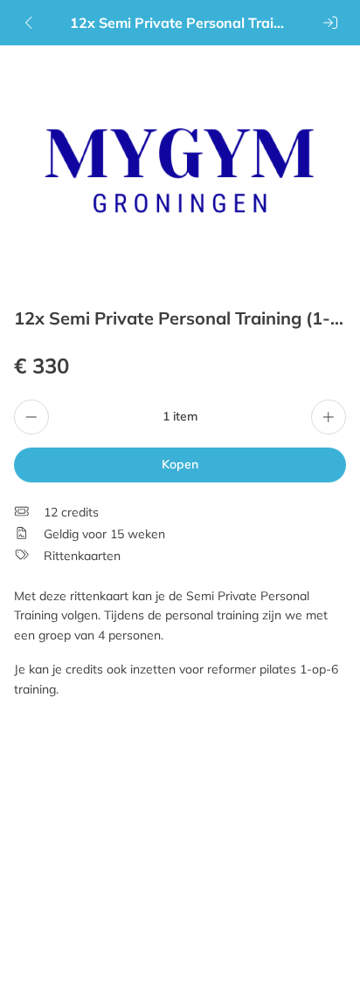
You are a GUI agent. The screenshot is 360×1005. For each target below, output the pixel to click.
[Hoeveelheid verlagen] (31, 417)
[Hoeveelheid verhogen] (328, 417)
